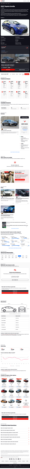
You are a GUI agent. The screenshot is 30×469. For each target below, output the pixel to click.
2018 (2, 257)
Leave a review (4, 52)
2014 (16, 257)
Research (4, 3)
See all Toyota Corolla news (15, 228)
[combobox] (7, 74)
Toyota (6, 3)
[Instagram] (13, 459)
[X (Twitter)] (16, 459)
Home (1, 3)
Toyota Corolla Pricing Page (6, 370)
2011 (26, 257)
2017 (5, 257)
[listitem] (2, 259)
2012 (23, 257)
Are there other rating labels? (24, 132)
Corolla (8, 3)
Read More (2, 17)
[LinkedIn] (18, 459)
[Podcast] (20, 459)
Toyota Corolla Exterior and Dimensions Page (9, 334)
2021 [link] (10, 3)
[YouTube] (9, 459)
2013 (19, 257)
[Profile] (27, 1)
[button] (8, 59)
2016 (9, 257)
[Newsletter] (24, 1)
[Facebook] (11, 459)
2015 (12, 257)
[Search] (25, 1)
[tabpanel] (15, 133)
